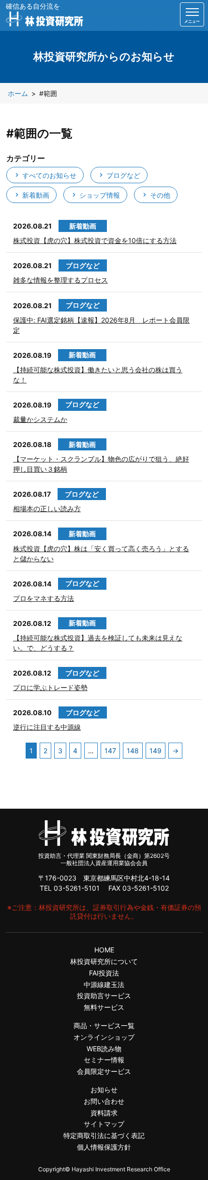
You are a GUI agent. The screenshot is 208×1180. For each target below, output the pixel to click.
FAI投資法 (104, 973)
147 (110, 750)
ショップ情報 (98, 195)
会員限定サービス (104, 1071)
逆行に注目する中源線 (47, 727)
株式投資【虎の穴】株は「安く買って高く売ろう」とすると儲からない (101, 553)
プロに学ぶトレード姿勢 (50, 687)
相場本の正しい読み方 (47, 508)
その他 (159, 195)
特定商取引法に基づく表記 (104, 1135)
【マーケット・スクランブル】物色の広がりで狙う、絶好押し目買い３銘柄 (101, 464)
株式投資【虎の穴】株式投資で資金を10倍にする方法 (95, 240)
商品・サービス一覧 (104, 1025)
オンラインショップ (104, 1037)
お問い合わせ (104, 1101)
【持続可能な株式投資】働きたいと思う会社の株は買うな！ (97, 375)
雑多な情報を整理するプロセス (60, 280)
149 (155, 750)
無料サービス (104, 1007)
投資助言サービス (104, 995)
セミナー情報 (104, 1060)
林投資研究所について (104, 961)
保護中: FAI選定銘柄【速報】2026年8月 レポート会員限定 (101, 325)
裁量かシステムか (40, 419)
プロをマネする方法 (43, 598)
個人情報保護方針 (104, 1147)
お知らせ (104, 1089)
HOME (104, 950)
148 (133, 750)
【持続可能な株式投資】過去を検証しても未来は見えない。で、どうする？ (97, 643)
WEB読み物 (104, 1048)
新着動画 (34, 195)
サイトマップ (104, 1124)
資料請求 (104, 1113)
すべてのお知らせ (48, 175)
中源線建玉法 (104, 984)
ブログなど (122, 175)
